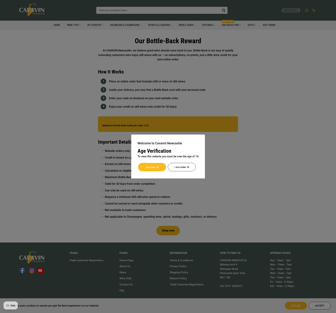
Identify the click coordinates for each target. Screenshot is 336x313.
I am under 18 (182, 167)
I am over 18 (152, 167)
